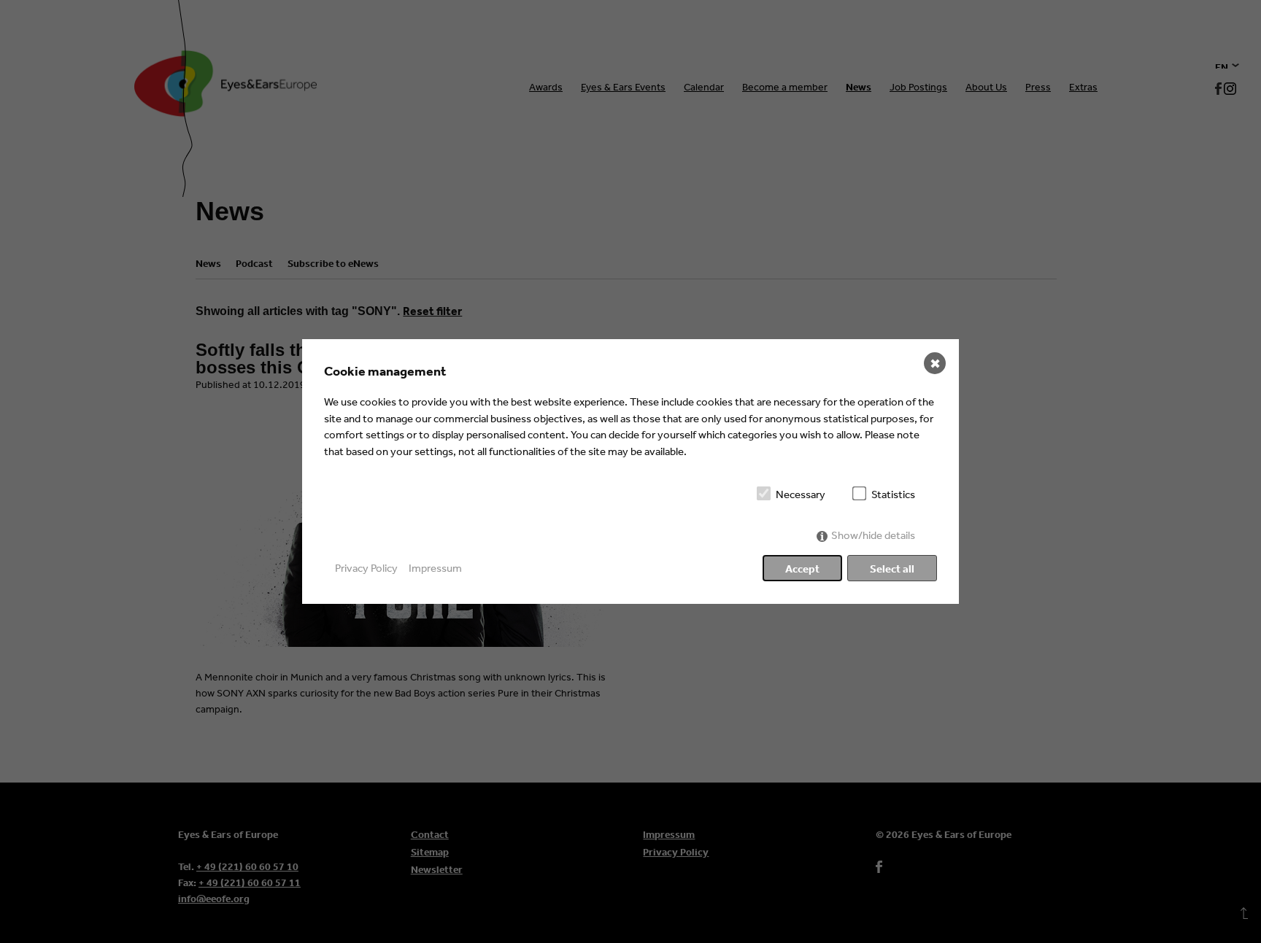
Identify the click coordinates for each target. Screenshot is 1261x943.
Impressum (435, 568)
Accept (802, 568)
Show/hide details (873, 535)
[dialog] (630, 471)
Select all (892, 568)
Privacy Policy (366, 568)
